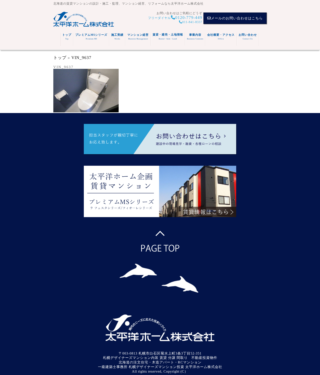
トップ (66, 36)
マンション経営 (138, 36)
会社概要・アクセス (221, 36)
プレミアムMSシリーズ (91, 36)
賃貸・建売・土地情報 (168, 36)
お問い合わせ (248, 36)
